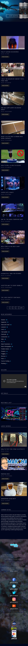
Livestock (4, 327)
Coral (3, 329)
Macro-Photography (7, 346)
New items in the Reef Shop (10, 246)
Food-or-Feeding (6, 361)
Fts (3, 341)
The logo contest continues (10, 297)
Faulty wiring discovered (10, 52)
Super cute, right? (7, 192)
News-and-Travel (6, 324)
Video (3, 339)
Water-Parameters (6, 344)
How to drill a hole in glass (11, 165)
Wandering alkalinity (8, 498)
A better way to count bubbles (12, 285)
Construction (5, 336)
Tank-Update (5, 332)
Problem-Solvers (6, 349)
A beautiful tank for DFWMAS (11, 273)
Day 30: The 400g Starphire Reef (12, 219)
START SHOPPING (13, 16)
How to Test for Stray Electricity (13, 449)
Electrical (4, 356)
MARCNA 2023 (5, 474)
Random (4, 319)
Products (4, 351)
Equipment (4, 322)
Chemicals (4, 334)
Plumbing (4, 363)
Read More (5, 56)
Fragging (4, 353)
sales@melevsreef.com (14, 559)
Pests (3, 358)
